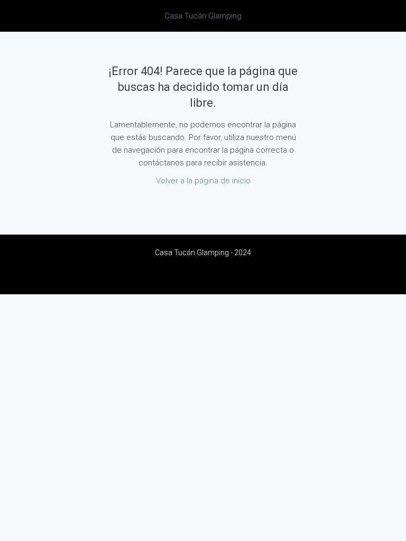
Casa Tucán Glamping (203, 16)
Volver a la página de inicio (203, 180)
